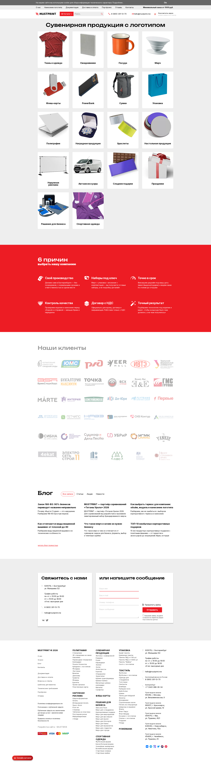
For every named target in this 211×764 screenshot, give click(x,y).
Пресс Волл (77, 705)
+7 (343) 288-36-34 (154, 687)
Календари (77, 662)
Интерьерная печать (80, 703)
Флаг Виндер (124, 714)
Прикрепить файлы (153, 605)
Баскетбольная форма (104, 744)
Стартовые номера (103, 751)
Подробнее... (118, 3)
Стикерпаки (77, 653)
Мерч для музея (102, 719)
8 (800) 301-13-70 (119, 14)
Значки (98, 665)
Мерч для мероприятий (105, 714)
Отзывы (118, 7)
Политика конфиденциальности (50, 703)
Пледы (121, 723)
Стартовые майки (103, 753)
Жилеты (122, 698)
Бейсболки (123, 691)
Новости (100, 494)
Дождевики (123, 700)
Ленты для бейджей (127, 696)
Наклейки (76, 657)
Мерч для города (102, 730)
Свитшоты (123, 684)
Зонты (98, 667)
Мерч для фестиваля (104, 717)
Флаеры (76, 680)
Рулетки (99, 672)
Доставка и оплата (90, 7)
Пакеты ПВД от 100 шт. (128, 657)
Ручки (98, 660)
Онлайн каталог (24, 758)
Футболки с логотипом (128, 675)
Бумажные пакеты (126, 655)
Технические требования (48, 688)
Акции (90, 494)
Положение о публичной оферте (50, 707)
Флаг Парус (123, 711)
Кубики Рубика (101, 681)
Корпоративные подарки (105, 712)
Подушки (122, 720)
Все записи (68, 494)
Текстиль (124, 670)
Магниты (99, 687)
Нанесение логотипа (53, 7)
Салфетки (100, 690)
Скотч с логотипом (126, 664)
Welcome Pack (101, 708)
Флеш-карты (103, 696)
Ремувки (99, 658)
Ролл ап (76, 707)
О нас (38, 7)
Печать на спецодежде (128, 705)
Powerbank (125, 729)
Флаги (121, 709)
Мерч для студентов (104, 728)
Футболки (123, 673)
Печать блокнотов (80, 664)
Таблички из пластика (81, 712)
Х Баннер (76, 710)
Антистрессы (101, 669)
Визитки (76, 673)
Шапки (121, 693)
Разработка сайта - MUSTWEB (52, 727)
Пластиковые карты (80, 687)
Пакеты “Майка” (125, 662)
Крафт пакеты (124, 653)
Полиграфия (80, 650)
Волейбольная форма (104, 748)
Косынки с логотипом (127, 716)
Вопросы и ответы (45, 681)
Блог (39, 663)
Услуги (40, 660)
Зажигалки (100, 676)
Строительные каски (127, 702)
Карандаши (100, 662)
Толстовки (123, 682)
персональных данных (150, 619)
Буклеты (76, 682)
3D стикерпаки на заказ (82, 655)
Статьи (80, 494)
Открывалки (100, 674)
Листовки (76, 671)
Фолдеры (76, 669)
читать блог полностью (48, 545)
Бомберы (122, 687)
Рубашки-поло (124, 689)
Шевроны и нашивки (127, 707)
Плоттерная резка (80, 714)
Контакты (130, 7)
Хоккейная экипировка (105, 746)
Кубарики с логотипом (81, 667)
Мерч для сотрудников (105, 710)
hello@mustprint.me (142, 14)
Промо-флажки (79, 685)
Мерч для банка (102, 723)
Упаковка (124, 650)
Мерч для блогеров (103, 721)
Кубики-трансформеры (105, 678)
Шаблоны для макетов (47, 685)
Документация (72, 7)
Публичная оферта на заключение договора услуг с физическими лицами (51, 712)
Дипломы (76, 676)
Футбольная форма (103, 742)
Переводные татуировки (82, 660)
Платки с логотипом (127, 718)
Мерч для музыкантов (104, 726)
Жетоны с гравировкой (105, 656)
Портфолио (107, 7)
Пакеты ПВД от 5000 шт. (128, 660)
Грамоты (76, 678)
